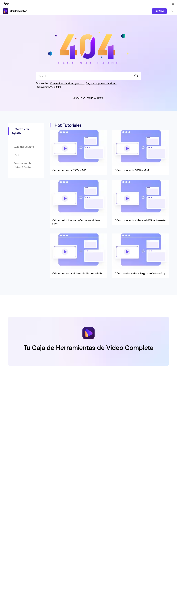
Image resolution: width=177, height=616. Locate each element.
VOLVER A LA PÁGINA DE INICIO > (89, 98)
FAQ (16, 155)
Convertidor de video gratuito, (67, 83)
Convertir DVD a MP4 (49, 86)
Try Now (159, 10)
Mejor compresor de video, (101, 83)
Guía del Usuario (24, 147)
